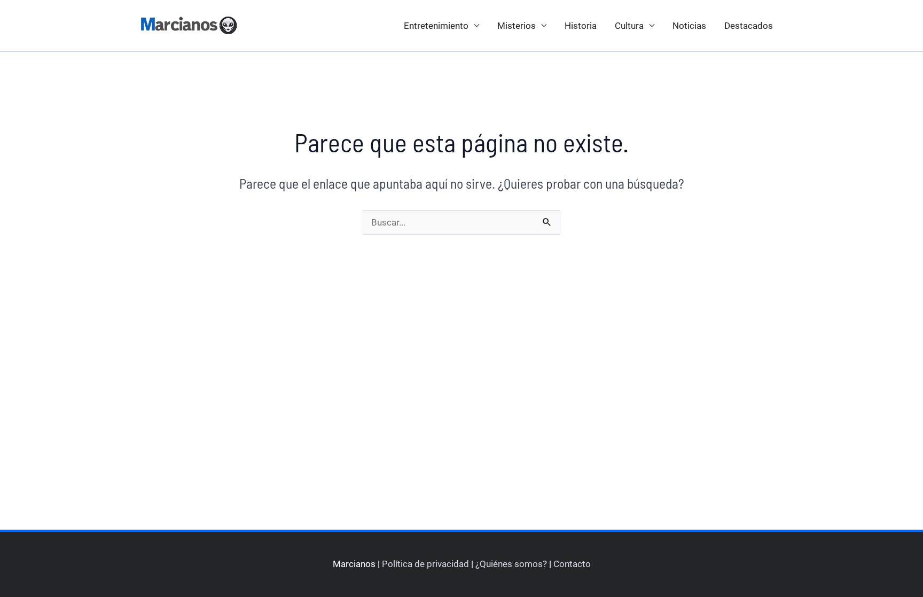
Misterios (516, 25)
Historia (581, 25)
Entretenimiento (436, 25)
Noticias (689, 25)
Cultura (629, 25)
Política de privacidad (425, 564)
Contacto (572, 564)
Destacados (748, 25)
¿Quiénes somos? (511, 564)
